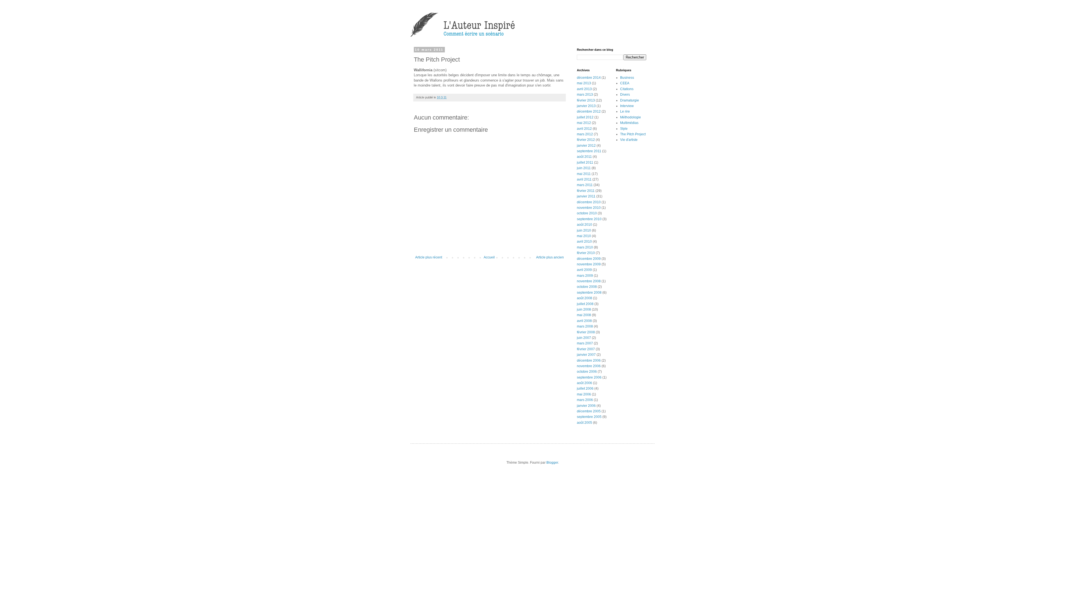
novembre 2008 (589, 281)
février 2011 (586, 191)
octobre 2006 (587, 372)
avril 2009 (584, 270)
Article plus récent (428, 257)
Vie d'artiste (629, 140)
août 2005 (584, 423)
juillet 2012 (585, 117)
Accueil (489, 257)
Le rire (625, 111)
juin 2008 (584, 309)
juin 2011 (584, 168)
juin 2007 (584, 338)
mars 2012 (585, 134)
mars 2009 (585, 276)
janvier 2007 (586, 355)
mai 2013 (584, 83)
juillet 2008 (585, 304)
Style (624, 129)
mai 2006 (584, 394)
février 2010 (586, 253)
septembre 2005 (589, 417)
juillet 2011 (585, 162)
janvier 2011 (586, 196)
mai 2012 (584, 123)
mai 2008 (584, 315)
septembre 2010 (589, 219)
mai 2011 (584, 174)
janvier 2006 (586, 406)
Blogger (552, 463)
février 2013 (586, 100)
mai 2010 (584, 236)
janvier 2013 (586, 106)
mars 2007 (585, 343)
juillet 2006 (585, 388)
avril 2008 (584, 321)
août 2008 (584, 298)
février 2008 (586, 332)
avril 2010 (584, 241)
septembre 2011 (589, 151)
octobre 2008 (587, 287)
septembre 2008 (589, 293)
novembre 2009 (589, 264)
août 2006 (584, 383)
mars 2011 (585, 185)
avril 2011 (584, 179)
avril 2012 (584, 129)
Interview (627, 106)
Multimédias (629, 123)
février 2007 (586, 349)
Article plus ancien (550, 257)
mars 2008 (585, 326)
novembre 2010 (589, 208)
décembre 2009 (589, 259)
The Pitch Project (633, 134)
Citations (626, 89)
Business (627, 78)
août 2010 (584, 225)
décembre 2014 (589, 78)
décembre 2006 (589, 360)
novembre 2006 (589, 366)
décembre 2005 (589, 411)
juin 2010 (584, 230)
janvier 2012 (586, 146)
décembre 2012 (589, 111)
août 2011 (584, 157)
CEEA (624, 83)
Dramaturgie (629, 100)
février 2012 (586, 140)
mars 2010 (585, 247)
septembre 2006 (589, 377)
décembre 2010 (589, 202)
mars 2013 (585, 95)
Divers (625, 95)
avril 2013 (584, 89)
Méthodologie (630, 117)
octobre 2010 (587, 213)
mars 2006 (585, 400)
